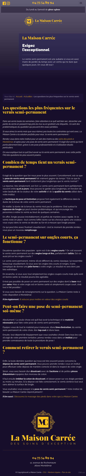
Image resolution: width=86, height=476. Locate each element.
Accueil (19, 96)
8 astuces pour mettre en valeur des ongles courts (44, 299)
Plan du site (66, 472)
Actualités (28, 96)
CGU (44, 472)
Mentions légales (54, 472)
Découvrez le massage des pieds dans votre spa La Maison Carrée (46, 396)
